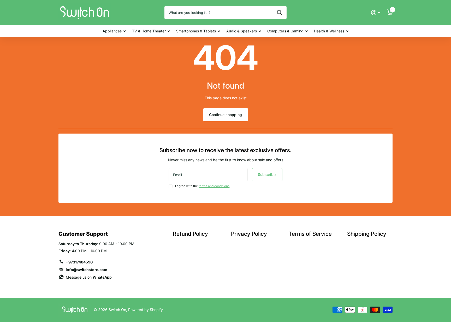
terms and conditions (214, 186)
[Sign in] (376, 13)
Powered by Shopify (145, 309)
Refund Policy (190, 234)
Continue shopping (225, 114)
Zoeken (279, 12)
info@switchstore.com (86, 269)
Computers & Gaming (285, 31)
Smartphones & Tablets (196, 31)
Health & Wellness (329, 31)
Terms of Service (310, 234)
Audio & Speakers (241, 31)
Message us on (89, 277)
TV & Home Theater (149, 31)
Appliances (112, 31)
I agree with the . (202, 186)
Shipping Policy (366, 234)
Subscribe (267, 174)
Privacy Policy (249, 234)
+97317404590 (79, 262)
